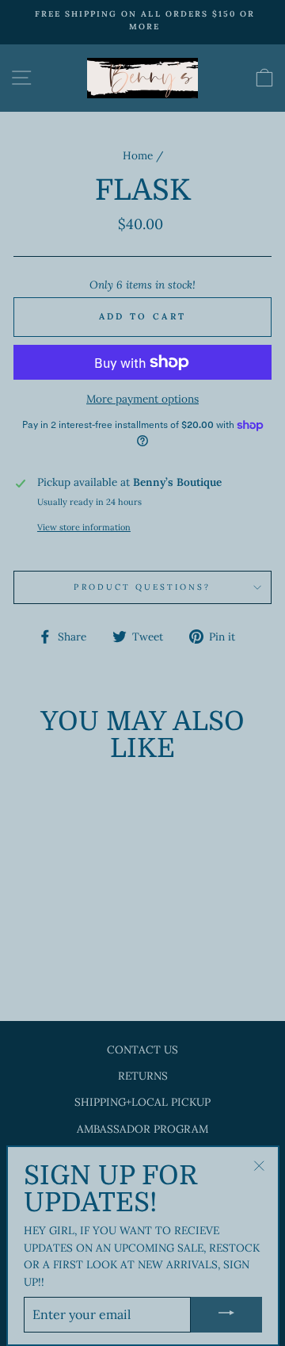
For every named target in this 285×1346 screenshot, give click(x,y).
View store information (84, 527)
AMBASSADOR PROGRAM (142, 1129)
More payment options (142, 399)
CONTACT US (142, 1049)
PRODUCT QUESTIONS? (142, 587)
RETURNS (143, 1076)
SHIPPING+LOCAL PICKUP (142, 1102)
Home (138, 155)
